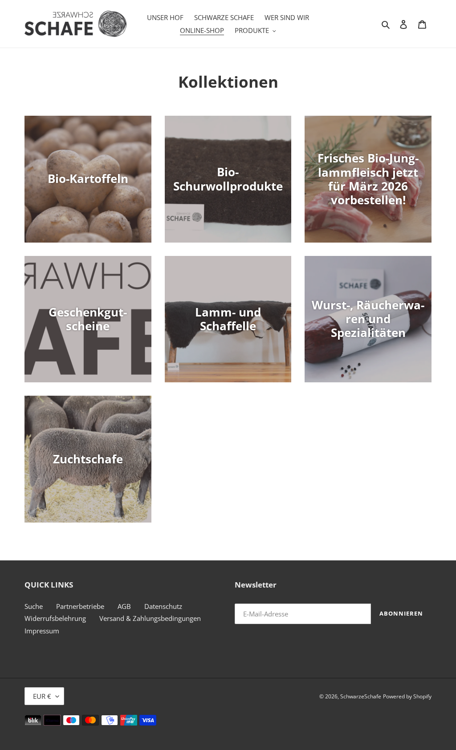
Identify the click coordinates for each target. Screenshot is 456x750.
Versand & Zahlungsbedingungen (150, 618)
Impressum (41, 630)
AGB (124, 606)
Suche (33, 606)
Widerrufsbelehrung (55, 618)
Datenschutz (163, 606)
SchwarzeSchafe (360, 696)
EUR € (42, 696)
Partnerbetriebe (80, 606)
